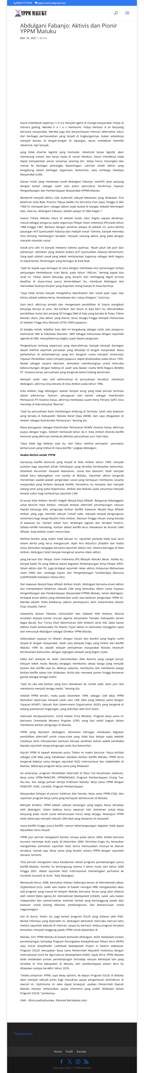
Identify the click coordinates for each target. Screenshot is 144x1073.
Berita (43, 38)
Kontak (81, 1051)
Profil (69, 1051)
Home (58, 1051)
